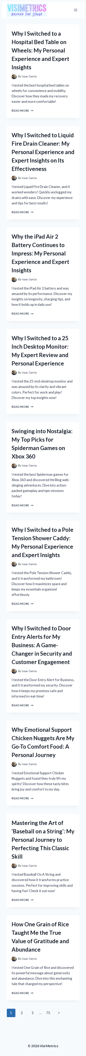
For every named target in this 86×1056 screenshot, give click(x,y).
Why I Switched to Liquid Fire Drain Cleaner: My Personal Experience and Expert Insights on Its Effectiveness (43, 152)
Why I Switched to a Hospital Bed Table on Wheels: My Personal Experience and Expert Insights (40, 50)
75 (48, 1013)
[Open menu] (75, 10)
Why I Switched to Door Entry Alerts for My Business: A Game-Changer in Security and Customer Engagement (42, 645)
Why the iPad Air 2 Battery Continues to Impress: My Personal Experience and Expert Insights (40, 253)
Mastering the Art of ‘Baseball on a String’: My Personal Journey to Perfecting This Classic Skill (43, 839)
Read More (22, 110)
